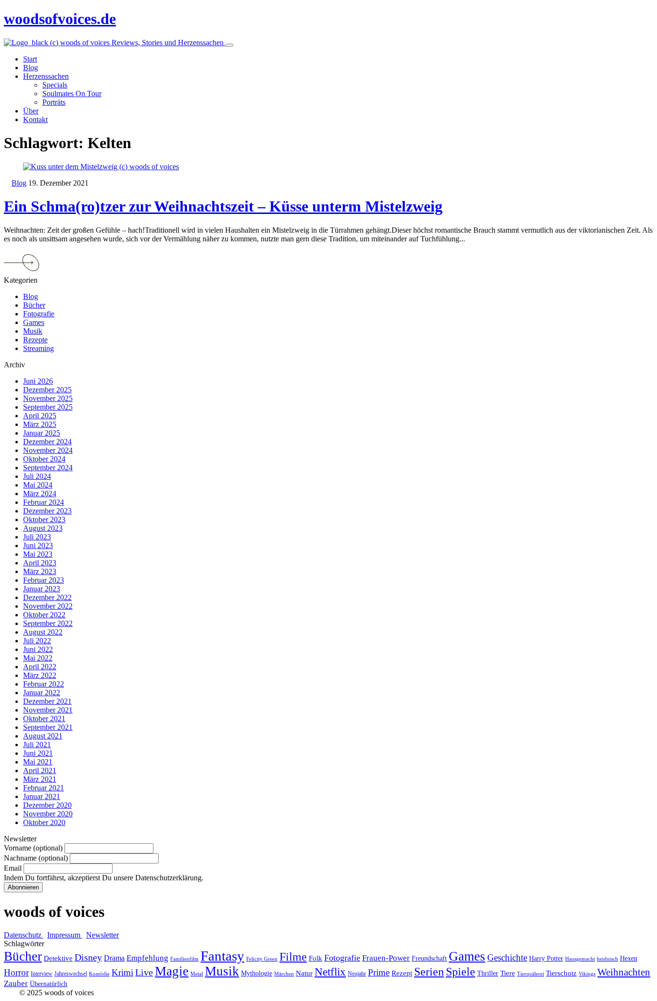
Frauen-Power (386, 958)
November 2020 (48, 814)
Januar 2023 (41, 589)
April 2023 (39, 563)
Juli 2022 (37, 641)
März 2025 (39, 424)
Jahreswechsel (70, 973)
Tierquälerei (530, 973)
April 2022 (39, 667)
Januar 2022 (41, 692)
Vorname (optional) (33, 848)
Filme (293, 957)
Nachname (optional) (36, 858)
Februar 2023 (43, 580)
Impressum (64, 935)
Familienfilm (184, 959)
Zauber (16, 983)
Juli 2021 (37, 744)
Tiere (507, 973)
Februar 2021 (43, 788)
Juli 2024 (37, 476)
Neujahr (357, 973)
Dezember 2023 (47, 511)
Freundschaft (429, 958)
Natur (304, 973)
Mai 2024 (37, 485)
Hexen (628, 958)
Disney (88, 957)
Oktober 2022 (44, 615)
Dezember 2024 (47, 442)
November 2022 (48, 606)
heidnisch (607, 959)
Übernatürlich (48, 984)
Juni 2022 (38, 649)
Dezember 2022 (47, 597)
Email (13, 868)
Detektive (58, 958)
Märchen (284, 973)
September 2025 (48, 407)
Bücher (34, 305)
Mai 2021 (37, 762)
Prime (379, 972)
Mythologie (256, 973)
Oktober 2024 (44, 459)
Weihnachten (623, 972)
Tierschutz (561, 973)
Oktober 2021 (44, 718)
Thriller (487, 973)
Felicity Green (262, 959)
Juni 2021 (38, 753)
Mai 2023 (37, 554)
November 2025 (48, 398)
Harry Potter (546, 958)
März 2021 (39, 779)
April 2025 (39, 416)
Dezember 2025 (47, 390)
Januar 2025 (41, 433)
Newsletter (102, 935)
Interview (41, 973)
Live (144, 972)
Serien (429, 971)
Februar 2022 (43, 684)
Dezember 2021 (47, 701)
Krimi (122, 972)
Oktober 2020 (44, 822)
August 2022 (43, 632)
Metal (196, 973)
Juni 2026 (38, 381)
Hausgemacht (580, 959)
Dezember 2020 (47, 805)
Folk (315, 958)
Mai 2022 (37, 658)
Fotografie (38, 314)
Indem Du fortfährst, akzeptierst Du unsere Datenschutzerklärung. (103, 878)
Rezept (402, 973)
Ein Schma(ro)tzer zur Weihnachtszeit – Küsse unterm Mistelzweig (223, 206)
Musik (32, 331)
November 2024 (48, 450)
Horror (16, 972)
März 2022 (39, 675)
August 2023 (43, 528)
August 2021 (43, 736)
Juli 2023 (37, 537)
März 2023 (39, 571)
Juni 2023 (38, 545)
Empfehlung (147, 958)
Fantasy (222, 955)
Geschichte (507, 957)
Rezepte (35, 340)
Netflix (330, 972)
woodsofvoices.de (60, 18)
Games (33, 322)
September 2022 (48, 623)
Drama (114, 958)
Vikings (587, 973)
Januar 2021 (41, 796)
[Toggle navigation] (229, 45)
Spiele (460, 971)
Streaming (38, 348)
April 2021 (39, 770)
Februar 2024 (43, 502)
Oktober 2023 (44, 519)
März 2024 (39, 493)
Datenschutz (23, 935)
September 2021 (48, 727)
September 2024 (48, 467)
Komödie (99, 973)
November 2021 (48, 710)
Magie (172, 971)
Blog (19, 183)
